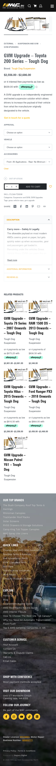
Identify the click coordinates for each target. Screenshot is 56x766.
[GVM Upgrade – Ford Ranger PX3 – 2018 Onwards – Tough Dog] (40, 375)
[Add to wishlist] (50, 186)
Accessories (11, 154)
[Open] (52, 6)
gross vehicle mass (16, 200)
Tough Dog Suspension (23, 68)
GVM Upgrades (11, 47)
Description (13, 219)
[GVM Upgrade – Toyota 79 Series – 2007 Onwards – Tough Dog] (15, 306)
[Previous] (10, 24)
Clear (6, 168)
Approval (9, 125)
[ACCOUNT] (40, 6)
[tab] (28, 220)
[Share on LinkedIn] (26, 206)
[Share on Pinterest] (32, 206)
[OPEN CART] (35, 6)
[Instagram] (14, 717)
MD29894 (25, 737)
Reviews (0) (12, 277)
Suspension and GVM (28, 43)
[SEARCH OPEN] (29, 6)
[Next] (46, 24)
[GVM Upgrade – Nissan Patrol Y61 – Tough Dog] (15, 443)
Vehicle (8, 139)
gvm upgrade (30, 200)
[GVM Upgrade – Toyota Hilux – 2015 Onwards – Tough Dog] (15, 375)
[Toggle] (12, 260)
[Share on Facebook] (20, 206)
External (9, 43)
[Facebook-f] (6, 717)
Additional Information (19, 269)
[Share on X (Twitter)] (15, 206)
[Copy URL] (44, 206)
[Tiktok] (29, 717)
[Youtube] (22, 717)
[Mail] (38, 206)
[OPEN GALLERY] (26, 23)
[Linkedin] (37, 717)
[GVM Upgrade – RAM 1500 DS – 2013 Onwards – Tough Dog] (40, 306)
